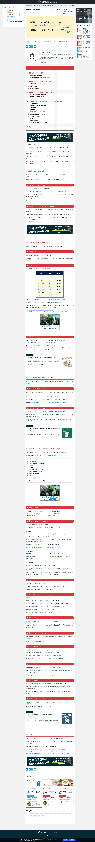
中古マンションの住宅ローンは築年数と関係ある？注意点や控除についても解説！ (48, 402)
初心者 (46, 813)
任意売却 (37, 813)
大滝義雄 (66, 801)
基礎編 (29, 801)
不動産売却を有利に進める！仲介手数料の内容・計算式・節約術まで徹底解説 (86, 55)
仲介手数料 (30, 799)
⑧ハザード (31, 118)
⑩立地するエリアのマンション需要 (37, 122)
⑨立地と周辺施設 (33, 120)
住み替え (34, 799)
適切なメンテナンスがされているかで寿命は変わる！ (41, 77)
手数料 (33, 801)
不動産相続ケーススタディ (14, 14)
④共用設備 (31, 109)
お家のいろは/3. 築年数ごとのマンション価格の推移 (41, 310)
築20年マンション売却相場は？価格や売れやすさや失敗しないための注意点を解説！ (48, 312)
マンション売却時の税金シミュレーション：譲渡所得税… (49, 792)
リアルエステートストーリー (15, 19)
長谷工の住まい (32, 222)
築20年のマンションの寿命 (36, 73)
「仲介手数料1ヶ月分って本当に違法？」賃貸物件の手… (33, 792)
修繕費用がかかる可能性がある (36, 96)
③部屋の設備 (32, 107)
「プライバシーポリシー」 (49, 839)
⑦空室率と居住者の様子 (34, 116)
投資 (62, 813)
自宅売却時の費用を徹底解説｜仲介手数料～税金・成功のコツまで (86, 37)
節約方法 (68, 799)
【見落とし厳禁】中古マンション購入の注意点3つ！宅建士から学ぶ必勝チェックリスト (49, 753)
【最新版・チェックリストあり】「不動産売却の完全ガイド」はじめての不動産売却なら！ (86, 30)
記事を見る (30, 368)
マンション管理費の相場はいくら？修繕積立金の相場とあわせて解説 (45, 547)
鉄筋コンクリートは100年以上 (36, 75)
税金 (48, 799)
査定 (66, 813)
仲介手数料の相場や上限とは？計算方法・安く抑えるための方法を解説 (86, 49)
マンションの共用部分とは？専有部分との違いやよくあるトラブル (44, 612)
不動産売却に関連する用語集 (15, 21)
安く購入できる (32, 86)
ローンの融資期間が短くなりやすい (37, 94)
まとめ (29, 127)
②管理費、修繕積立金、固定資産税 (37, 105)
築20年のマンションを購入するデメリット (40, 92)
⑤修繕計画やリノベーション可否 (36, 111)
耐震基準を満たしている (34, 83)
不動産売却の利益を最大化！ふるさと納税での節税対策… (65, 792)
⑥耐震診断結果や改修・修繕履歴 (36, 114)
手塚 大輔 (34, 803)
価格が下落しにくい (33, 88)
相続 (69, 813)
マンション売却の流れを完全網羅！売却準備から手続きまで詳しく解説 (86, 43)
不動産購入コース (12, 12)
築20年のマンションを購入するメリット (39, 81)
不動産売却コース (12, 10)
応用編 (55, 813)
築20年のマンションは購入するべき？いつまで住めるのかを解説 (44, 752)
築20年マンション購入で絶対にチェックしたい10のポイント (46, 101)
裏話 (36, 801)
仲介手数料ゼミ (12, 17)
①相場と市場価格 (33, 103)
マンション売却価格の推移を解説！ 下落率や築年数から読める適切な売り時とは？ (48, 299)
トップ (26, 5)
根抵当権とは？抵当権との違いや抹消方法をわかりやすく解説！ (43, 357)
